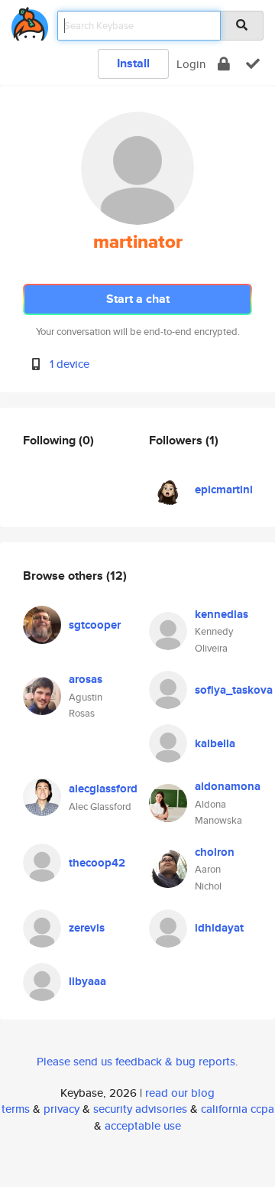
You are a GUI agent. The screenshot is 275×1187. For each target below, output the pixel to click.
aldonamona (227, 786)
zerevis (87, 927)
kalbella (215, 743)
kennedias (221, 614)
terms (16, 1109)
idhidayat (219, 927)
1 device (69, 364)
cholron (215, 852)
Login (190, 64)
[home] (29, 21)
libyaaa (87, 981)
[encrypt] (224, 63)
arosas (85, 679)
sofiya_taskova (234, 689)
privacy (61, 1109)
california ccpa (237, 1109)
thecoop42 (97, 862)
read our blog (180, 1093)
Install (133, 63)
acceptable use (143, 1125)
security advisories (140, 1109)
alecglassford (103, 788)
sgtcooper (95, 624)
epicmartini (224, 489)
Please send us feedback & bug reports (136, 1061)
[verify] (253, 63)
